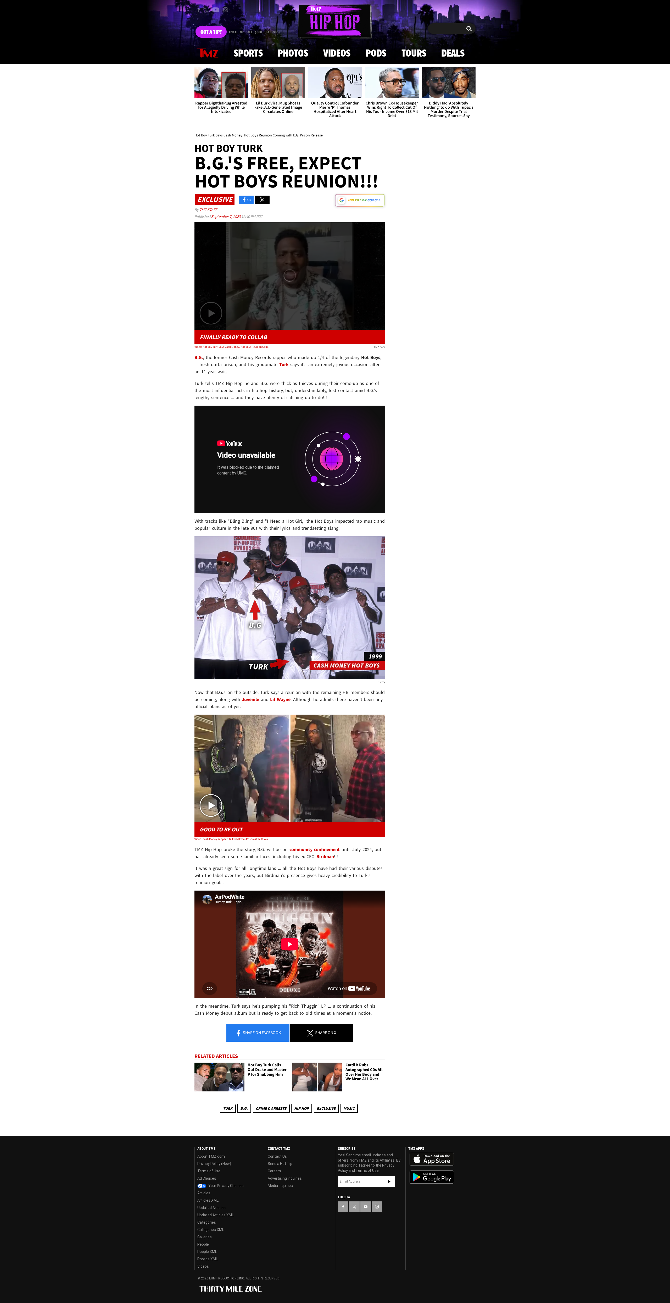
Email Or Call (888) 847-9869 (254, 32)
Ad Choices (206, 1178)
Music (349, 1108)
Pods (376, 53)
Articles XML (208, 1200)
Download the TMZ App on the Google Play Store (432, 1177)
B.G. (244, 1108)
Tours (413, 53)
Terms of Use (208, 1171)
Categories (206, 1222)
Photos (293, 53)
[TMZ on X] (206, 9)
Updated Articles (211, 1208)
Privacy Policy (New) (214, 1164)
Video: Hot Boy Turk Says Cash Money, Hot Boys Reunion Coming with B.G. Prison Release (232, 347)
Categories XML (210, 1230)
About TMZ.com (211, 1156)
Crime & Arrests (271, 1108)
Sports (248, 53)
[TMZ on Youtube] (215, 9)
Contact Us (277, 1156)
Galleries (204, 1237)
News (207, 53)
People (203, 1244)
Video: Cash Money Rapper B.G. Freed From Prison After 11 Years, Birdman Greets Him (232, 839)
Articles (203, 1193)
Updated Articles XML (215, 1215)
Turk (227, 1108)
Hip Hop (301, 1108)
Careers (274, 1171)
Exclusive (326, 1108)
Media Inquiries (280, 1186)
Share (261, 1032)
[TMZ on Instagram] (225, 9)
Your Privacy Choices (226, 1186)
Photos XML (207, 1259)
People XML (207, 1252)
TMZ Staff (208, 209)
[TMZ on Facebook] (198, 9)
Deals (453, 53)
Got (211, 32)
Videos (336, 53)
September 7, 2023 (226, 216)
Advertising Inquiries (285, 1178)
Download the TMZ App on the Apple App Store (432, 1159)
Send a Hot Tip (280, 1164)
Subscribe (389, 1181)
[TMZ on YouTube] (365, 1206)
